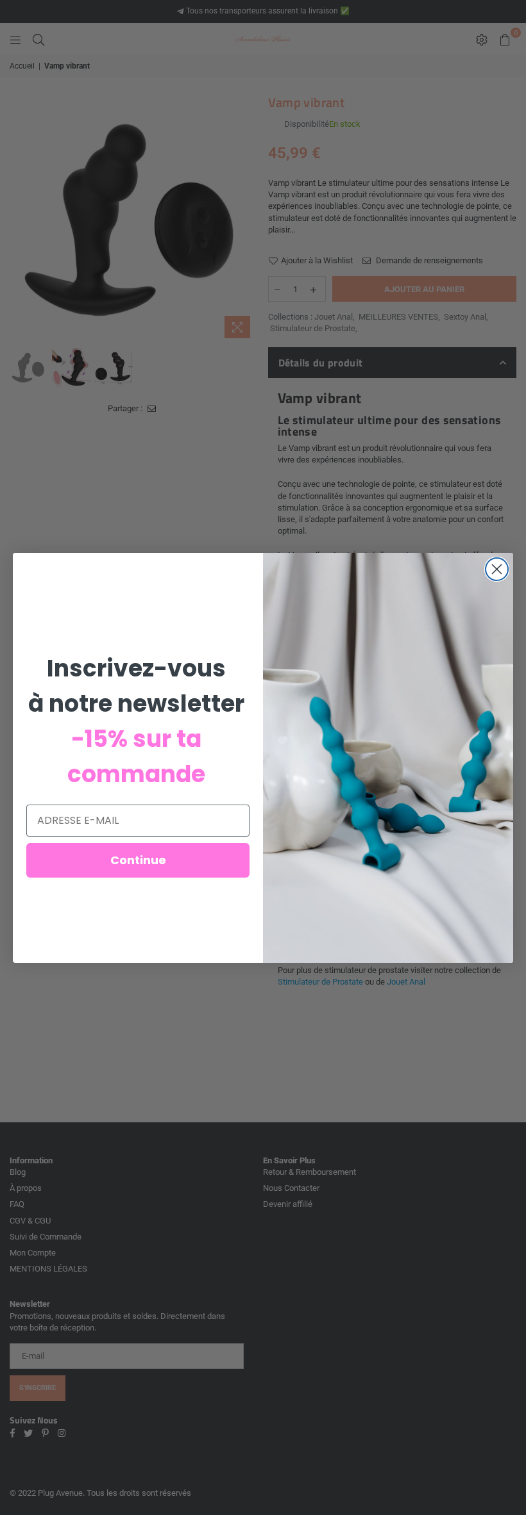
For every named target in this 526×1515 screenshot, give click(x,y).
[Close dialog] (497, 569)
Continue (138, 860)
